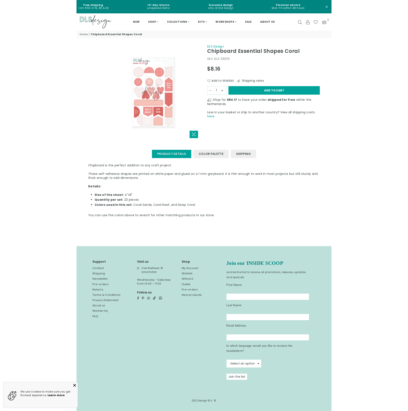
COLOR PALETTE (211, 154)
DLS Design (215, 46)
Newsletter (100, 279)
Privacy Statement (105, 300)
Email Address (236, 325)
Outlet (186, 284)
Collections (177, 22)
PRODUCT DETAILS (171, 154)
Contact (98, 268)
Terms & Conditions (106, 295)
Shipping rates (252, 81)
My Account (190, 268)
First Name (234, 284)
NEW (136, 22)
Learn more (56, 395)
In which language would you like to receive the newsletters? (259, 348)
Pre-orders (100, 284)
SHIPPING (243, 154)
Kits (201, 22)
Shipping (98, 273)
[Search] (300, 22)
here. (211, 116)
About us (267, 22)
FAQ (95, 316)
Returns (97, 290)
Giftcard (187, 279)
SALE (248, 22)
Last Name (234, 305)
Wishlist (187, 273)
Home (84, 34)
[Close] (74, 385)
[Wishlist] (316, 22)
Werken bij (100, 311)
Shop (152, 22)
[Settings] (308, 22)
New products (192, 295)
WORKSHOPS (224, 22)
